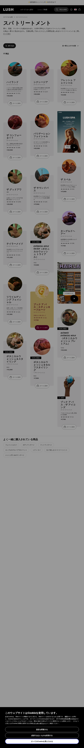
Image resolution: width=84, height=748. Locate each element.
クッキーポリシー (40, 723)
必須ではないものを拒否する (42, 735)
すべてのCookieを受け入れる (42, 741)
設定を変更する (42, 729)
